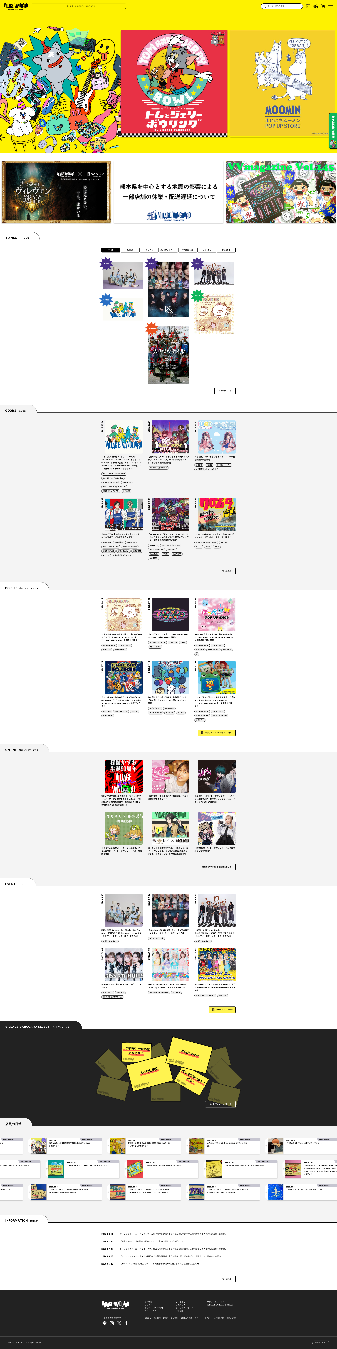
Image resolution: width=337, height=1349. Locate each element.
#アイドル (120, 992)
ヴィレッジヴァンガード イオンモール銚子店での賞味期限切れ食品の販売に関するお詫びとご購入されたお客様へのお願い (173, 1234)
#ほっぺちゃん (213, 650)
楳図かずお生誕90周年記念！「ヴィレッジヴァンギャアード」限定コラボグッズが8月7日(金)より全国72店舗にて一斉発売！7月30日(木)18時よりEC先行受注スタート (121, 800)
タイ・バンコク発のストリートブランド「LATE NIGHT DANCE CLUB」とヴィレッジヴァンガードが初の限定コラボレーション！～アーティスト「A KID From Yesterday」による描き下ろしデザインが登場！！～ (121, 463)
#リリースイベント (110, 941)
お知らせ (148, 1318)
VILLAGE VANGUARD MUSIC (220, 1305)
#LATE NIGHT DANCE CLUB (114, 474)
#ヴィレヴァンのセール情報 (206, 542)
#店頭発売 (137, 551)
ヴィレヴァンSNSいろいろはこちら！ (81, 6)
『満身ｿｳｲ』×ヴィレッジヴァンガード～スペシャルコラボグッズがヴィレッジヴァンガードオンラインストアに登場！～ (214, 799)
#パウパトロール (121, 711)
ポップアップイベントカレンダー (219, 732)
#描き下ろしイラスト (111, 491)
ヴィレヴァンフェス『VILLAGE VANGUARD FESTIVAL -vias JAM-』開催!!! (168, 636)
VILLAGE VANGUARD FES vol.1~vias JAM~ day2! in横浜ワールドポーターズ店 (167, 986)
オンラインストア (215, 1302)
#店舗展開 (107, 542)
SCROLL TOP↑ (321, 1342)
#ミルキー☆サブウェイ (158, 468)
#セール (224, 542)
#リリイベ (176, 992)
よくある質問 (219, 1318)
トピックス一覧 (225, 390)
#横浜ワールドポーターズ (159, 992)
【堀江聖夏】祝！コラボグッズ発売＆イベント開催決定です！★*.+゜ (168, 797)
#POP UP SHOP (109, 645)
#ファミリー (107, 715)
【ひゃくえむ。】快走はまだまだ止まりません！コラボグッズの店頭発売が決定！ (120, 536)
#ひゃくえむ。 (123, 551)
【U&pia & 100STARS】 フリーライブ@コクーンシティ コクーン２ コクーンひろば (168, 931)
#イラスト (126, 491)
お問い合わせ (232, 1318)
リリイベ (149, 250)
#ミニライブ (107, 992)
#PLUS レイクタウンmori (112, 997)
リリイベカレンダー (224, 1009)
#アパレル (122, 487)
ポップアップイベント (168, 250)
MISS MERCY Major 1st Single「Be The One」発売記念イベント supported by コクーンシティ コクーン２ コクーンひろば (121, 933)
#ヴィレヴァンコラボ (111, 482)
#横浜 (183, 642)
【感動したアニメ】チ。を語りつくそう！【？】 (226, 1190)
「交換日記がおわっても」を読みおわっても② (241, 1165)
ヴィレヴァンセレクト (185, 1308)
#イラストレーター (224, 465)
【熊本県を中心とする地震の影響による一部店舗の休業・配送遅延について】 (154, 1241)
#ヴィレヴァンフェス (157, 642)
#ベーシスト (166, 545)
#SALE (199, 547)
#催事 (217, 547)
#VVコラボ (127, 482)
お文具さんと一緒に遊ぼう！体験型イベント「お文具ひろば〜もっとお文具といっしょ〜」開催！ (168, 700)
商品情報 (130, 250)
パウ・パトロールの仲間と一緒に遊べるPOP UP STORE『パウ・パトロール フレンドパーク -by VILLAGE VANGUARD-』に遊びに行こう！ (121, 702)
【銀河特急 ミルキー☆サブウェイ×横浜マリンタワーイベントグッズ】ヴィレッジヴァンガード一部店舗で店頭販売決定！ (168, 460)
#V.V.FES (173, 642)
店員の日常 (226, 250)
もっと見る (226, 571)
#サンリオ (107, 650)
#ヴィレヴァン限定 (130, 547)
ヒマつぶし (207, 250)
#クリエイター (155, 647)
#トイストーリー (202, 715)
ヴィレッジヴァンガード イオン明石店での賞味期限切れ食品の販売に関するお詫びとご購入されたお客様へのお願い (170, 1256)
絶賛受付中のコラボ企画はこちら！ (216, 867)
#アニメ (106, 555)
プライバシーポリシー (203, 1318)
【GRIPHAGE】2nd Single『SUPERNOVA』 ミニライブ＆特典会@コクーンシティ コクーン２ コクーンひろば (214, 933)
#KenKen (154, 545)
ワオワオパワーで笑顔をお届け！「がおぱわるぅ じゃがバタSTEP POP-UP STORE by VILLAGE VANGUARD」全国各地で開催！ (121, 637)
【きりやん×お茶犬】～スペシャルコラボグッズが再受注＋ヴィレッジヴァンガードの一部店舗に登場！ (121, 851)
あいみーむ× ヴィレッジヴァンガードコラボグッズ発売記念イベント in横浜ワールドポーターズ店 (215, 987)
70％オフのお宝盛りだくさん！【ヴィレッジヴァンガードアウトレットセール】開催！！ (214, 536)
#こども (135, 711)
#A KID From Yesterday (113, 478)
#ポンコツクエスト (157, 549)
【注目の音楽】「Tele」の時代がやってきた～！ (226, 1143)
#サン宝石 (200, 650)
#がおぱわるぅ (120, 650)
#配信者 (209, 465)
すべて (110, 250)
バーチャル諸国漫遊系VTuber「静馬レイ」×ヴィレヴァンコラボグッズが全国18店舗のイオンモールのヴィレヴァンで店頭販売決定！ (168, 851)
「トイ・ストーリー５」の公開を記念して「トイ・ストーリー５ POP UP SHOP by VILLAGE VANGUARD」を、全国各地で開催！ (214, 702)
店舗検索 (180, 1310)
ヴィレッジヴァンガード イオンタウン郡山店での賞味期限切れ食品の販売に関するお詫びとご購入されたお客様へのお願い (173, 1249)
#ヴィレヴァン (108, 487)
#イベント (107, 711)
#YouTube (154, 554)
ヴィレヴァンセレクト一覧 (220, 1104)
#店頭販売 (200, 469)
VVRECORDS (187, 250)
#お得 (208, 547)
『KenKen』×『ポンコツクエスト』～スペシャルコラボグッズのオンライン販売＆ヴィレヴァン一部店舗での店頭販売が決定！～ (168, 537)
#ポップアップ (124, 645)
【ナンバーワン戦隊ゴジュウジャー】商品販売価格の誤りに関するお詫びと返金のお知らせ (159, 1264)
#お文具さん (169, 708)
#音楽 (177, 545)
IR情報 (165, 1318)
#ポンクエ (171, 549)
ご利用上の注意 (186, 1318)
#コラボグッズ (108, 551)
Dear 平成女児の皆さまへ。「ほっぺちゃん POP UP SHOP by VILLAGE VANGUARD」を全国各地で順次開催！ (214, 637)
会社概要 (174, 1318)
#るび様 (199, 465)
